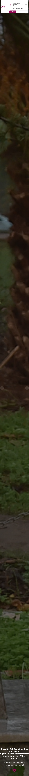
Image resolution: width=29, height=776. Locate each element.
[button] (2, 388)
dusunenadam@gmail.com (18, 7)
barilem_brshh (20, 8)
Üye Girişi (12, 11)
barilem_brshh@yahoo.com (20, 5)
